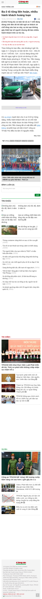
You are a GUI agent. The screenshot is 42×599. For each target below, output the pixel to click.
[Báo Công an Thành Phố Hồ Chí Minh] (23, 2)
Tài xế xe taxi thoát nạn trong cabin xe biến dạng (20, 246)
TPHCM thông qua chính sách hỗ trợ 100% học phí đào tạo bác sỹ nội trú (27, 398)
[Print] (39, 19)
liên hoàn (33, 73)
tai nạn (12, 141)
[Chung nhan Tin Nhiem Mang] (12, 596)
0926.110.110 (12, 594)
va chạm (7, 117)
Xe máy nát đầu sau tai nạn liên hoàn (14, 44)
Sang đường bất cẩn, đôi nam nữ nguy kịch (18, 267)
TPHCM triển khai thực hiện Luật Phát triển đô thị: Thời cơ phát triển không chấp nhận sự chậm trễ (20, 367)
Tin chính (6, 337)
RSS (39, 6)
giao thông (18, 141)
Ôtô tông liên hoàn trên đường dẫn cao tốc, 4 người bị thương (21, 41)
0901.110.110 (20, 594)
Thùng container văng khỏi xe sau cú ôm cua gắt (20, 240)
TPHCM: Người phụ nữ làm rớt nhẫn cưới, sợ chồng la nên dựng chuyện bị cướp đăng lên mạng (28, 499)
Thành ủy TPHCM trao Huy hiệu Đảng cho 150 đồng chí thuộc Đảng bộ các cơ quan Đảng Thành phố (28, 388)
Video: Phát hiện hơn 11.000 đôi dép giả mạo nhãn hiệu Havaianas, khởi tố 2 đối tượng (28, 487)
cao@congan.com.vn (13, 588)
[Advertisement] (21, 314)
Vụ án (4, 449)
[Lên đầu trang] (37, 595)
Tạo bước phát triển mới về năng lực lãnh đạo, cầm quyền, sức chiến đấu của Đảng (28, 377)
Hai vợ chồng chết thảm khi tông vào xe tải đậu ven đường (29, 217)
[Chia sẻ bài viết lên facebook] (35, 19)
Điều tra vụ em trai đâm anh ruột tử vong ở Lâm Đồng (26, 508)
